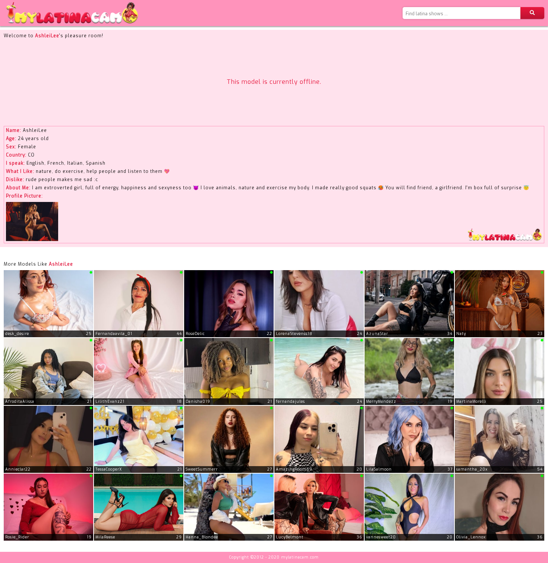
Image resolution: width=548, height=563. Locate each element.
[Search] (532, 13)
